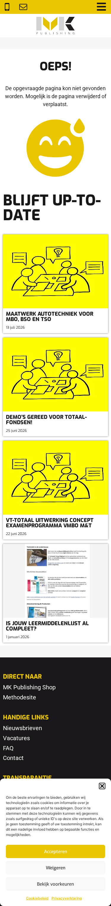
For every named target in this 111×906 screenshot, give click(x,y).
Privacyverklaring (67, 898)
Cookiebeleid (37, 898)
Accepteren (55, 852)
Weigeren (55, 868)
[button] (102, 786)
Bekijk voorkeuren (55, 884)
